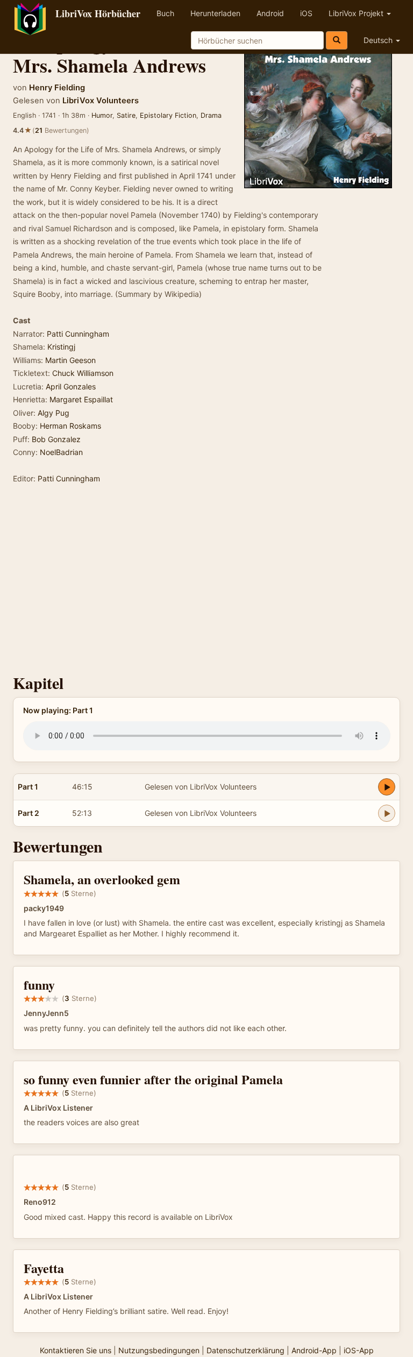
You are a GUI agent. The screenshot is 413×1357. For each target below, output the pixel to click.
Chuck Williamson (82, 373)
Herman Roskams (70, 425)
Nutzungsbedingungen (159, 1350)
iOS (306, 13)
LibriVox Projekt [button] (357, 13)
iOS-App (359, 1350)
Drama (211, 115)
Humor (101, 115)
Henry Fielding (57, 88)
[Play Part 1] (386, 786)
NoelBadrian (61, 452)
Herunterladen (215, 13)
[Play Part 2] (386, 813)
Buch (165, 13)
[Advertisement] (206, 582)
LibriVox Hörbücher (97, 13)
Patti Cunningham (78, 333)
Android (270, 13)
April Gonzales (71, 386)
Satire (126, 115)
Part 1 (28, 786)
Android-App (314, 1350)
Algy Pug (53, 412)
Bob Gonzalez (56, 439)
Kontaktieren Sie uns (75, 1350)
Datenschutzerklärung (245, 1350)
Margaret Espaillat (81, 399)
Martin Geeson (70, 360)
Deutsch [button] (379, 40)
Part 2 (28, 813)
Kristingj (61, 346)
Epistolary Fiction (168, 115)
